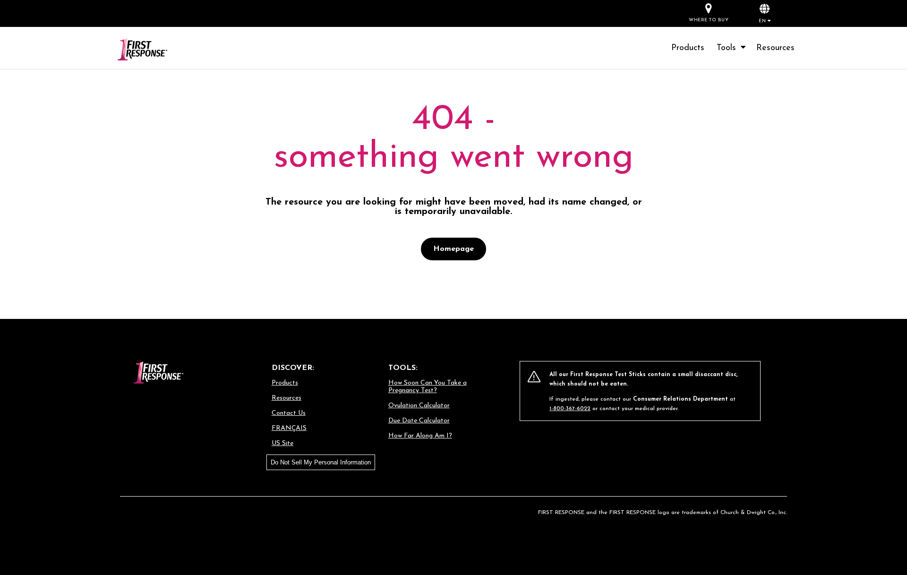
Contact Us (289, 413)
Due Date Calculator (419, 420)
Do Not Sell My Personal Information (321, 462)
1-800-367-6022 (569, 409)
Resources (775, 48)
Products (687, 48)
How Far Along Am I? (420, 435)
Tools (729, 48)
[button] (764, 13)
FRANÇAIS (289, 428)
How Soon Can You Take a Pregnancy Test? (427, 386)
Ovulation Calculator (419, 405)
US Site (282, 443)
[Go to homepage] (154, 49)
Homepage (453, 249)
